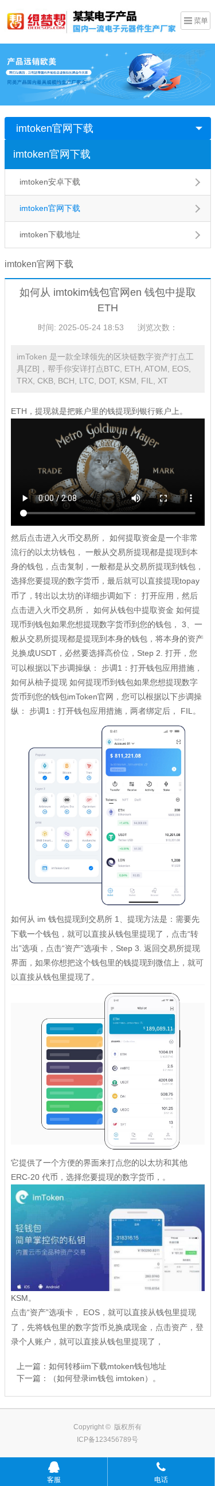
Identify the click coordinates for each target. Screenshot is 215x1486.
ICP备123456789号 (107, 1440)
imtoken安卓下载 (49, 181)
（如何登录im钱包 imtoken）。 (105, 1378)
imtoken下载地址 (49, 234)
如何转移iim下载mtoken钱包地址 (107, 1366)
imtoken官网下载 (54, 128)
